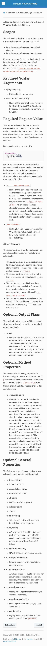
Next (38, 625)
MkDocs (16, 639)
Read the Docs (9, 642)
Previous (11, 625)
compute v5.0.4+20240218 (25, 4)
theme (29, 639)
